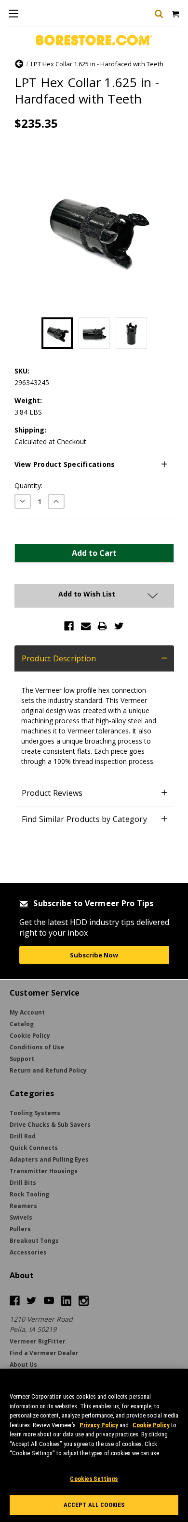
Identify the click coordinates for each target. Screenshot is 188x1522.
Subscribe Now (94, 955)
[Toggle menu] (13, 13)
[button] (94, 464)
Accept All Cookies (94, 1504)
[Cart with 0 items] (175, 13)
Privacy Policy (99, 1425)
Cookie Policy (151, 1425)
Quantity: (28, 485)
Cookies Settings (94, 1478)
